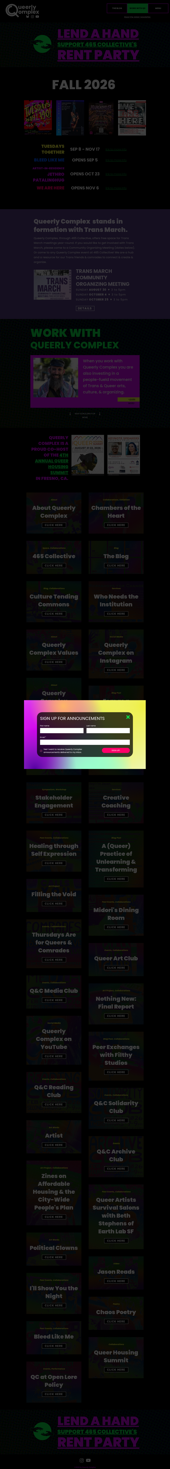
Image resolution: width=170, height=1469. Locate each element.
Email (43, 737)
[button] (128, 717)
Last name (91, 726)
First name (44, 726)
